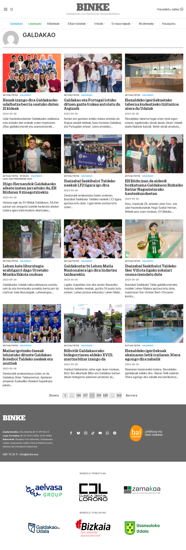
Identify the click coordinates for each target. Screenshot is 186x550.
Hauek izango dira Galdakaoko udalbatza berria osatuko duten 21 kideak (31, 104)
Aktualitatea (10, 95)
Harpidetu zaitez (168, 9)
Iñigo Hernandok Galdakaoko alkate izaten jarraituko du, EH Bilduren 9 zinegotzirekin (29, 188)
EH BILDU (24, 176)
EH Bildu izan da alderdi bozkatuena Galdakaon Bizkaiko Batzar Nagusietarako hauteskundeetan (154, 187)
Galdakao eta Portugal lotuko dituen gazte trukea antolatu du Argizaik (92, 104)
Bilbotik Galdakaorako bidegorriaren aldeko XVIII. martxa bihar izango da (88, 355)
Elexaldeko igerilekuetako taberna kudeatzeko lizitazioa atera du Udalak (152, 104)
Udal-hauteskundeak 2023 (17, 179)
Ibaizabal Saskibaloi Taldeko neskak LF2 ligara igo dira (89, 183)
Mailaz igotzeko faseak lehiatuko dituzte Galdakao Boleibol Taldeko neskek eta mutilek (28, 357)
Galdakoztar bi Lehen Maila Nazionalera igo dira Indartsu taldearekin (90, 270)
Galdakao (25, 95)
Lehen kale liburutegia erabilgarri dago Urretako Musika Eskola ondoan (25, 270)
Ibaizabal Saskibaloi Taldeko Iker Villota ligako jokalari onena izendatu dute (150, 270)
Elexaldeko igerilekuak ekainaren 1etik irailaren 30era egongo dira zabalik (152, 355)
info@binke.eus (29, 454)
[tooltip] (71, 433)
